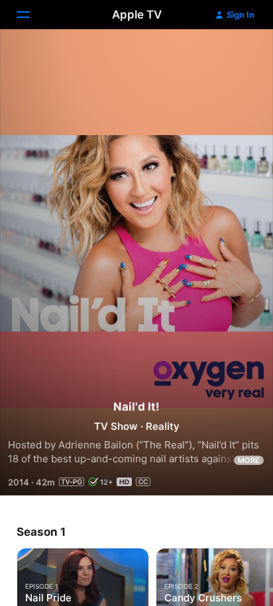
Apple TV (137, 14)
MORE (249, 460)
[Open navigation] (31, 14)
